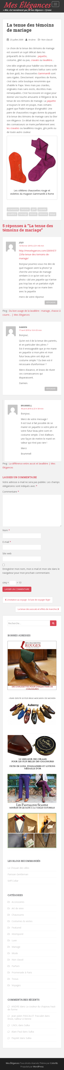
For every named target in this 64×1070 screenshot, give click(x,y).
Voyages (16, 985)
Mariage (16, 946)
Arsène (32, 39)
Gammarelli (44, 73)
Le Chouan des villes (18, 867)
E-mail (6, 541)
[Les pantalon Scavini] (32, 791)
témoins (43, 214)
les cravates (13, 128)
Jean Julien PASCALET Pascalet (27, 1015)
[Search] (53, 623)
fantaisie (25, 209)
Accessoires (18, 901)
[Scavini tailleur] (32, 830)
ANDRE (15, 1006)
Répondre (51, 302)
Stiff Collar (13, 880)
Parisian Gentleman (18, 874)
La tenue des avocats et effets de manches (38, 609)
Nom (6, 530)
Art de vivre (18, 908)
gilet (34, 209)
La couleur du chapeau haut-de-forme (32, 1008)
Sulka (27, 1025)
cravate (35, 60)
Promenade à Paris (22, 972)
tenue (52, 214)
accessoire (13, 209)
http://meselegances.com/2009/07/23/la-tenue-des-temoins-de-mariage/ (37, 254)
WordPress (38, 1066)
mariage (23, 214)
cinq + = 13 (11, 582)
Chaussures (18, 914)
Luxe (14, 940)
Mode (15, 953)
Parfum (16, 966)
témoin (33, 214)
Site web (6, 553)
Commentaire (10, 491)
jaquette (42, 56)
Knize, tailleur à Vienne (19, 1018)
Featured (16, 927)
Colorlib (54, 1063)
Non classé (47, 39)
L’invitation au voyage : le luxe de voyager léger (28, 599)
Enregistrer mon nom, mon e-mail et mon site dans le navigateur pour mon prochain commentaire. (31, 570)
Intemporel (17, 934)
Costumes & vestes (22, 921)
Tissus (15, 978)
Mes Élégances (12, 1063)
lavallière (47, 60)
